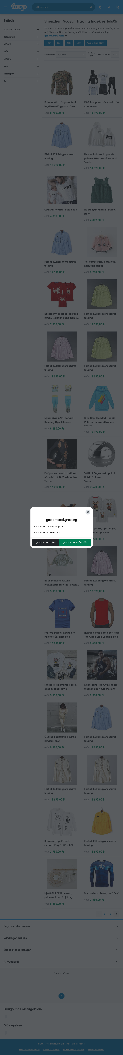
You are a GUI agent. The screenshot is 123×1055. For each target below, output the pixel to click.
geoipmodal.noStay (46, 542)
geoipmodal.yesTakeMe (75, 542)
